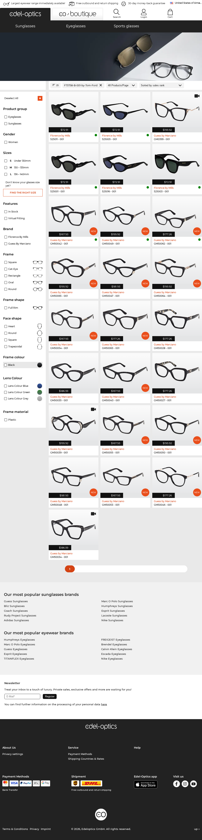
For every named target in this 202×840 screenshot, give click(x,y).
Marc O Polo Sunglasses (117, 601)
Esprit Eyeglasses (15, 653)
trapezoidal (15, 346)
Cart (170, 17)
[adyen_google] (45, 783)
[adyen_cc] (5, 783)
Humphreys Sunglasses (117, 606)
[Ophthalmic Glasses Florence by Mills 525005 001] (125, 110)
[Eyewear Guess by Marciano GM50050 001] (177, 423)
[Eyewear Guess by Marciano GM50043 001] (125, 371)
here (104, 704)
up (196, 829)
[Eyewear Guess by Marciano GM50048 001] (73, 475)
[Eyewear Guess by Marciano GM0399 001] (177, 110)
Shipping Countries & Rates (86, 758)
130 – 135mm (20, 167)
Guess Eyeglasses (15, 649)
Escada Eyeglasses (113, 653)
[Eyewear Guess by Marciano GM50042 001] (73, 214)
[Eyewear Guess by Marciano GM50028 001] (177, 319)
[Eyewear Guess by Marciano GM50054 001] (73, 319)
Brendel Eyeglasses (114, 644)
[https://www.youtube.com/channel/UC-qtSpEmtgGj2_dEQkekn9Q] (193, 784)
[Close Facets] (23, 85)
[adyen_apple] (36, 783)
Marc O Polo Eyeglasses (19, 644)
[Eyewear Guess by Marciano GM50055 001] (125, 423)
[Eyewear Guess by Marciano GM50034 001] (73, 528)
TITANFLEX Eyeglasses (19, 658)
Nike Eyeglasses (112, 658)
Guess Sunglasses (16, 601)
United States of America (188, 2)
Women (13, 142)
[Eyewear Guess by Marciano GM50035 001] (73, 371)
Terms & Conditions (15, 829)
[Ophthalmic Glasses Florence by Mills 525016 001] (125, 162)
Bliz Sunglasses (14, 606)
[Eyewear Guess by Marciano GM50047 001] (125, 266)
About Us (9, 747)
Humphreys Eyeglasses (19, 639)
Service (73, 747)
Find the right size (23, 192)
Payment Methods (80, 754)
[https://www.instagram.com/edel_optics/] (185, 784)
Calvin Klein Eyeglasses (116, 649)
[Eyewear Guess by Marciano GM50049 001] (125, 214)
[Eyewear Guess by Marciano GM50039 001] (73, 423)
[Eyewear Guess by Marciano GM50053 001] (125, 475)
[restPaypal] (26, 783)
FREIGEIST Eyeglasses (115, 639)
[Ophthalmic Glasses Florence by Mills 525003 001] (177, 162)
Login (144, 17)
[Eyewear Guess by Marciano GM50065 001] (73, 266)
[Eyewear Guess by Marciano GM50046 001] (177, 475)
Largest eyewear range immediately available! (38, 3)
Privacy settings (12, 754)
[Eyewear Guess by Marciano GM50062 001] (177, 214)
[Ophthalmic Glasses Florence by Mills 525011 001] (73, 110)
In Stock (13, 211)
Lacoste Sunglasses (114, 615)
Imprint (46, 829)
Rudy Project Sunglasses (20, 615)
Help (137, 747)
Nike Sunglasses (112, 620)
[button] (25, 14)
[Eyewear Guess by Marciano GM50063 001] (125, 319)
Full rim (13, 307)
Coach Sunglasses (16, 610)
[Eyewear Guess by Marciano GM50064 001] (177, 266)
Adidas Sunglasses (16, 620)
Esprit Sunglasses (113, 610)
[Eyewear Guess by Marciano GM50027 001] (177, 371)
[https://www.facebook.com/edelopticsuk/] (176, 784)
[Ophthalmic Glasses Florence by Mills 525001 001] (73, 162)
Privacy (34, 829)
